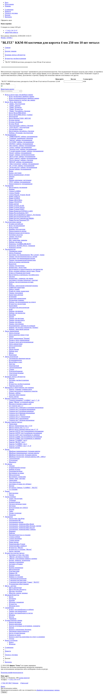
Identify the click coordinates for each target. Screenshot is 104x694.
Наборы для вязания (16, 311)
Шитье (11, 353)
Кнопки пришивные (16, 567)
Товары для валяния (16, 293)
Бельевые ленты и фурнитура (15, 55)
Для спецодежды (15, 482)
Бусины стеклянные (16, 122)
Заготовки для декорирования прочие (22, 258)
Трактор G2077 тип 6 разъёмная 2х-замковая (24, 435)
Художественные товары (13, 620)
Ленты (11, 382)
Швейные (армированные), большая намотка (24, 451)
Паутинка (12, 506)
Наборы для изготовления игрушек (21, 282)
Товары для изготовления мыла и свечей (23, 256)
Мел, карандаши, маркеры (18, 240)
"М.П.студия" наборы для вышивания (22, 156)
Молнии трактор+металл (13, 422)
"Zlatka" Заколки (14, 105)
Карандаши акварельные (17, 298)
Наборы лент (13, 351)
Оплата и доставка (11, 13)
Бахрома (12, 600)
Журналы (12, 644)
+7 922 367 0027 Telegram (9, 683)
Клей (10, 309)
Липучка (12, 364)
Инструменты (14, 238)
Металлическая (14, 569)
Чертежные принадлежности (19, 631)
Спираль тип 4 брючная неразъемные (22, 413)
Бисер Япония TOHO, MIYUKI (20, 118)
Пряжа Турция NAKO (16, 209)
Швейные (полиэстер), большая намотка (23, 455)
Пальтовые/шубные (15, 471)
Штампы (12, 615)
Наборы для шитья (15, 242)
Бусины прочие (14, 120)
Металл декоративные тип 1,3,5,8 (20, 426)
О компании (9, 9)
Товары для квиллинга (17, 320)
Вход (6, 2)
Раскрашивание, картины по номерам (22, 326)
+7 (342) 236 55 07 (11, 30)
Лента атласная (14, 333)
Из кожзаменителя (15, 360)
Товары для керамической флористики (22, 260)
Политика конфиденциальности (12, 672)
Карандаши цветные (16, 295)
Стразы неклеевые (15, 538)
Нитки (7, 449)
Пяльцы (11, 176)
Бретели (12, 378)
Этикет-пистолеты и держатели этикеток (23, 391)
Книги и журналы (11, 640)
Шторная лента (14, 606)
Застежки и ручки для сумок (19, 555)
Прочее (11, 316)
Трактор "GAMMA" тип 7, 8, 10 (20, 446)
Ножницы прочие (15, 247)
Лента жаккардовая (15, 344)
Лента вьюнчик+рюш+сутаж (19, 335)
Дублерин (12, 500)
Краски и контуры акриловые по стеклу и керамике (27, 637)
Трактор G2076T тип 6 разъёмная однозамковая (25, 433)
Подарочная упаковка (16, 300)
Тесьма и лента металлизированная (21, 342)
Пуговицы (8, 464)
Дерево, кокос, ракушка (17, 478)
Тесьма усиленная (15, 513)
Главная (7, 47)
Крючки (12, 189)
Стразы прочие (14, 540)
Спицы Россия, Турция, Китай (19, 195)
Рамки (11, 178)
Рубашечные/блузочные (17, 467)
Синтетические (14, 458)
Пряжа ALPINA (14, 198)
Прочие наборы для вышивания (20, 169)
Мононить (12, 462)
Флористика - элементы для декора (21, 278)
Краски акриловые (15, 624)
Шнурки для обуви (15, 591)
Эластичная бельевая (16, 373)
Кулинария (12, 296)
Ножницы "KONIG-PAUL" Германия (22, 245)
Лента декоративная (12, 331)
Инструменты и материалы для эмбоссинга (24, 275)
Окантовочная (14, 366)
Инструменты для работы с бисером (21, 131)
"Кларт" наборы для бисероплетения (21, 155)
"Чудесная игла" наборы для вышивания (23, 167)
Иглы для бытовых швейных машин (21, 96)
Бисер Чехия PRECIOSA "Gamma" (21, 115)
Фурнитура (13, 604)
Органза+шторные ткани (17, 504)
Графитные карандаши (17, 287)
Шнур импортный (15, 587)
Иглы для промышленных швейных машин (24, 98)
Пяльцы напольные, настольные (20, 180)
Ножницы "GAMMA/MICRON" (20, 244)
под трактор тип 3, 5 (16, 406)
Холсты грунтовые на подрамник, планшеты (24, 626)
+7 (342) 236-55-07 (14, 679)
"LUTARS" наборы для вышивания (21, 142)
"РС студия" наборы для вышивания (21, 165)
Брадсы (11, 617)
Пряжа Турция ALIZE (16, 205)
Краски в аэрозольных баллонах (20, 629)
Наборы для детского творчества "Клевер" (23, 327)
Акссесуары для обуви (16, 518)
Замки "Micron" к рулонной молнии (21, 402)
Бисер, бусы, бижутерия (13, 102)
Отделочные (13, 460)
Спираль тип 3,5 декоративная (19, 416)
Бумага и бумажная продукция (19, 273)
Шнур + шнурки (10, 586)
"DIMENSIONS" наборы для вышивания (23, 136)
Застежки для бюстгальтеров (19, 380)
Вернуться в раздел (7, 89)
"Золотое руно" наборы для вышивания (22, 149)
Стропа (11, 369)
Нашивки (12, 531)
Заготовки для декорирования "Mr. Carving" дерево (26, 255)
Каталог (7, 15)
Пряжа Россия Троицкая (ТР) (19, 220)
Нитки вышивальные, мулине (19, 175)
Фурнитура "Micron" (16, 547)
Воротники (13, 355)
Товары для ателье (15, 236)
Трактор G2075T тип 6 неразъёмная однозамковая (26, 431)
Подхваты (12, 598)
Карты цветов (14, 396)
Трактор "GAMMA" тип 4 (18, 440)
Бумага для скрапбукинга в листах (21, 613)
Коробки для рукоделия (17, 229)
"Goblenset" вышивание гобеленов (21, 138)
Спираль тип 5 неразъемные (19, 418)
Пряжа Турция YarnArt (17, 207)
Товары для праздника (16, 266)
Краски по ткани (15, 635)
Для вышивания (10, 135)
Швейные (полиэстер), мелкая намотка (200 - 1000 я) (27, 457)
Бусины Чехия (14, 124)
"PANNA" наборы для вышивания (21, 144)
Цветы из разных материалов (19, 262)
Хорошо (4, 692)
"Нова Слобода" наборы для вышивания (23, 158)
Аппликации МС (15, 520)
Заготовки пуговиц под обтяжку (20, 484)
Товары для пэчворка (16, 324)
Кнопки (11, 566)
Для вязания (9, 185)
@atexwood (24, 683)
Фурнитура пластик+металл (14, 553)
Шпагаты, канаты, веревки (18, 593)
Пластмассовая (14, 571)
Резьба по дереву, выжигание (19, 291)
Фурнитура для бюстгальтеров (15, 58)
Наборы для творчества (17, 313)
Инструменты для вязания (18, 187)
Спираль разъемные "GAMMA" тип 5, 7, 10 (24, 400)
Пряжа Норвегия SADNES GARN (21, 211)
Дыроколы (12, 618)
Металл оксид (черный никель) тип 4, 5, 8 (23, 429)
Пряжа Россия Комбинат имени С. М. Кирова (25, 215)
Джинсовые (13, 424)
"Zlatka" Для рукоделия (17, 104)
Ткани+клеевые (10, 497)
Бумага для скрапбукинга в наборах (21, 609)
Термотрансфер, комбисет (18, 546)
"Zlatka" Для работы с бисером (19, 111)
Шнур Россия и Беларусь (17, 589)
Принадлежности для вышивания (20, 184)
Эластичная (13, 375)
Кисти (11, 597)
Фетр (10, 284)
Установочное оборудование (19, 584)
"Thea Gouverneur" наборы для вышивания (24, 164)
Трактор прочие (14, 447)
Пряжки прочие (14, 575)
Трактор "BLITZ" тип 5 (17, 442)
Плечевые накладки (16, 235)
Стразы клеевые (14, 537)
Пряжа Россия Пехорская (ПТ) (19, 216)
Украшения (9, 517)
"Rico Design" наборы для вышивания (22, 145)
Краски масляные (15, 622)
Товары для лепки (15, 322)
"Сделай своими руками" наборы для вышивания (26, 151)
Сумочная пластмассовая (17, 580)
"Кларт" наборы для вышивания (20, 153)
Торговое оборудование (17, 395)
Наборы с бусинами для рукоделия (21, 133)
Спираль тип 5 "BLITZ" (17, 415)
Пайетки (12, 533)
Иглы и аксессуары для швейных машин (19, 95)
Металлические (14, 475)
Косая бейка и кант (15, 362)
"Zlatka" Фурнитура (16, 109)
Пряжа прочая (14, 204)
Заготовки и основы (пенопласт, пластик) (23, 280)
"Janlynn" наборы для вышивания (20, 140)
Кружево (12, 347)
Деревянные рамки (15, 251)
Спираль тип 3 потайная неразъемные (22, 409)
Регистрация (9, 4)
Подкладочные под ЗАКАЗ (18, 507)
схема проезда (24, 678)
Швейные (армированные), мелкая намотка (24, 453)
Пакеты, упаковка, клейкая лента (20, 389)
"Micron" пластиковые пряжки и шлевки (23, 558)
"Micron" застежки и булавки (19, 557)
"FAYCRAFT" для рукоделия (19, 127)
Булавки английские (16, 224)
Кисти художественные (17, 633)
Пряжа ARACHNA (15, 200)
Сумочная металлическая (17, 578)
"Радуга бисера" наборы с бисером (21, 160)
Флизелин (12, 515)
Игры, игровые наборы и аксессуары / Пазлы (24, 271)
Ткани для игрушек (15, 498)
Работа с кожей (14, 289)
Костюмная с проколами (17, 477)
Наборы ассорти (14, 469)
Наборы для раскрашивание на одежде (22, 302)
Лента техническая (11, 356)
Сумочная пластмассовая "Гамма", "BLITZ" (24, 582)
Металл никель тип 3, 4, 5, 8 (18, 427)
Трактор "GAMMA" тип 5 (18, 444)
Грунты (11, 638)
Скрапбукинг (9, 608)
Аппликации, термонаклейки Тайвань (22, 529)
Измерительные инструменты (19, 233)
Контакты (8, 17)
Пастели (12, 276)
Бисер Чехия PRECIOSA (17, 113)
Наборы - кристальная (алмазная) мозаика (23, 286)
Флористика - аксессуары (18, 267)
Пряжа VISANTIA (15, 202)
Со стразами (13, 489)
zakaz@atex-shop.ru (11, 32)
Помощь (8, 6)
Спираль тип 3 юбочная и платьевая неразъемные (26, 407)
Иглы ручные (13, 227)
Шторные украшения (16, 602)
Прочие (11, 486)
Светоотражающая (15, 367)
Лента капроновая (15, 346)
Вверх (3, 686)
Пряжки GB (13, 573)
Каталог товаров (10, 51)
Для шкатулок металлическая (19, 307)
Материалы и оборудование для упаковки (19, 387)
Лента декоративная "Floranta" (19, 338)
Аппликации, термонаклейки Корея (21, 524)
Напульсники (13, 493)
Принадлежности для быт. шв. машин (22, 100)
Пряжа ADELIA (14, 196)
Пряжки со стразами (16, 577)
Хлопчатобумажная (15, 371)
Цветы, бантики (14, 551)
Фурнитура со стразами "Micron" (20, 549)
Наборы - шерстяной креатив (19, 329)
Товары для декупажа (16, 318)
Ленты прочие (14, 349)
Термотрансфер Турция (17, 544)
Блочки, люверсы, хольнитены (19, 560)
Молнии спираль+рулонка (14, 398)
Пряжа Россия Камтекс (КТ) (18, 213)
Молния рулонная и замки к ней (20, 404)
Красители (12, 264)
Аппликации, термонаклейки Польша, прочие (25, 526)
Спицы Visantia (14, 193)
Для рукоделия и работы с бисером (21, 125)
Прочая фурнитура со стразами (19, 535)
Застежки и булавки (16, 564)
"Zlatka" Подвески (15, 107)
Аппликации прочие (16, 522)
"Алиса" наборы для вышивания (20, 147)
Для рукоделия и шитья (13, 222)
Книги (11, 642)
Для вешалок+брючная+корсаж (19, 358)
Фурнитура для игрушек (17, 304)
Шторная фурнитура (12, 595)
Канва (11, 171)
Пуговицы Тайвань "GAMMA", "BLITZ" (23, 487)
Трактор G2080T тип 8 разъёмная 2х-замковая (25, 438)
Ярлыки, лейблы (15, 393)
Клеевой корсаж (14, 502)
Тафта (11, 511)
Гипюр (11, 336)
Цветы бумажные (15, 253)
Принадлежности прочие (17, 231)
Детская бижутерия (15, 129)
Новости (8, 11)
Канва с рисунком (15, 173)
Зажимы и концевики (16, 562)
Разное (7, 491)
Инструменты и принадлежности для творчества (26, 269)
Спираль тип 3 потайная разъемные (21, 411)
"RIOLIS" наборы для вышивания (20, 162)
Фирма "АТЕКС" (7, 38)
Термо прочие (14, 542)
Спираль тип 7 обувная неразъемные (21, 420)
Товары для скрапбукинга (18, 611)
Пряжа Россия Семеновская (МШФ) (21, 218)
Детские (12, 466)
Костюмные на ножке (16, 473)
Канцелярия (13, 306)
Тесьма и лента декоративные (19, 340)
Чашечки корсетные (16, 386)
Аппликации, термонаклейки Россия (22, 527)
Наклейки (12, 315)
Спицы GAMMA (15, 191)
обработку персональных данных (48, 690)
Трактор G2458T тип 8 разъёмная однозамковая (25, 437)
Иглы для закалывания (17, 225)
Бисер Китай (13, 116)
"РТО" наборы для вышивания (19, 182)
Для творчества (10, 249)
